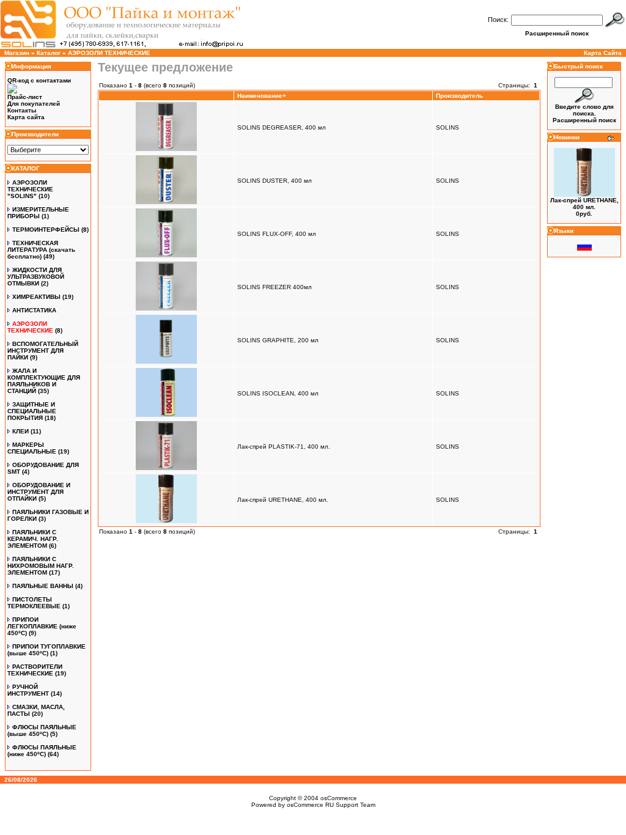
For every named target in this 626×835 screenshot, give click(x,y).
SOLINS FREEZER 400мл (274, 287)
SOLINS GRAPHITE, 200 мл (278, 340)
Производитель (459, 95)
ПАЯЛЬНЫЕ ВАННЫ (42, 586)
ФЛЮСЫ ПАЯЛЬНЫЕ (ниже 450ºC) (41, 750)
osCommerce (338, 798)
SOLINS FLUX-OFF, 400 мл (276, 233)
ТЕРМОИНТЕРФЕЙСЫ (45, 229)
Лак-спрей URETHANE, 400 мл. (282, 499)
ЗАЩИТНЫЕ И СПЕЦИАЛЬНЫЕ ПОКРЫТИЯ (31, 411)
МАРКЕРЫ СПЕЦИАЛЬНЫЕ (31, 448)
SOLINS (447, 127)
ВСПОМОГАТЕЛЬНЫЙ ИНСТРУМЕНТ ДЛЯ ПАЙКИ (42, 350)
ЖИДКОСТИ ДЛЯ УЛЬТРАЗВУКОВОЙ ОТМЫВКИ (35, 277)
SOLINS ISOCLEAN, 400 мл (278, 393)
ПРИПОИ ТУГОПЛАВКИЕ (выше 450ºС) (46, 650)
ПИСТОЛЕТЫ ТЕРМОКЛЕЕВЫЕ (34, 602)
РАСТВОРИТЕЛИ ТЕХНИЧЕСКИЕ (34, 670)
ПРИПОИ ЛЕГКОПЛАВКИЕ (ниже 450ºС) (41, 626)
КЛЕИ (20, 431)
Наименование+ (261, 95)
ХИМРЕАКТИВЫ (36, 296)
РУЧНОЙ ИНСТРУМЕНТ (28, 690)
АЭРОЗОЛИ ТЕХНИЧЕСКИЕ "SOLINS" (30, 189)
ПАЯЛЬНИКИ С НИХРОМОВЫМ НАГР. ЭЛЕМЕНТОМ (40, 566)
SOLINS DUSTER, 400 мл (274, 180)
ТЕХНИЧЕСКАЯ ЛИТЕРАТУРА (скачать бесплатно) (41, 250)
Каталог (49, 53)
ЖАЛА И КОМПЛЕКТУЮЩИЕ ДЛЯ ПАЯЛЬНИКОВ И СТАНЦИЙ (43, 380)
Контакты (22, 110)
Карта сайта (26, 117)
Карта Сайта (603, 53)
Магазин (16, 53)
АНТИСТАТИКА (34, 310)
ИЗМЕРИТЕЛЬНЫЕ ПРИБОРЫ (38, 212)
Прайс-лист (24, 97)
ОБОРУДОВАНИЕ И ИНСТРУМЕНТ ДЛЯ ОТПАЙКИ (38, 492)
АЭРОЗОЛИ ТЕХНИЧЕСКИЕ (109, 53)
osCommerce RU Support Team (331, 804)
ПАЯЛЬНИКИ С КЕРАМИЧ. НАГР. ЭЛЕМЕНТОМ (32, 539)
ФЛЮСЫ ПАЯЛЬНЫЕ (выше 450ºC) (41, 730)
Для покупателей (33, 103)
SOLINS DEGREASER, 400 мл (281, 127)
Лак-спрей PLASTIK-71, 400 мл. (283, 446)
